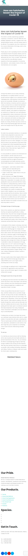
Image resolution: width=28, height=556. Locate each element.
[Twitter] (5, 553)
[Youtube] (9, 553)
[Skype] (12, 553)
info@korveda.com (5, 535)
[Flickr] (2, 553)
